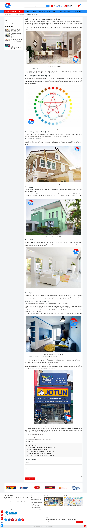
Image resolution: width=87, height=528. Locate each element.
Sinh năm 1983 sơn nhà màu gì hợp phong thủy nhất (39, 453)
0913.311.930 (56, 5)
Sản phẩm (33, 11)
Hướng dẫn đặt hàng (36, 497)
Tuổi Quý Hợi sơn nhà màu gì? (36, 434)
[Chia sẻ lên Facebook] (29, 441)
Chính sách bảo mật (35, 507)
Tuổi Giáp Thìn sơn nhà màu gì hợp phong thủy (37, 449)
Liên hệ (60, 11)
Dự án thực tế (42, 11)
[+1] (34, 441)
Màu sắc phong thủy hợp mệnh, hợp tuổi (39, 437)
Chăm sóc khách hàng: (73, 0)
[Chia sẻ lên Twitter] (31, 441)
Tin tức (55, 11)
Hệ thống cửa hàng (76, 11)
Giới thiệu (27, 11)
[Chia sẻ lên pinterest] (33, 441)
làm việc (68, 244)
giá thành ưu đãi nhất (57, 362)
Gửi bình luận (30, 478)
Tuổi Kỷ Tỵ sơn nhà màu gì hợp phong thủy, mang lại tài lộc (40, 451)
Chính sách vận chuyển (36, 501)
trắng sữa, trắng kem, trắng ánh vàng (51, 80)
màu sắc (29, 23)
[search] (47, 6)
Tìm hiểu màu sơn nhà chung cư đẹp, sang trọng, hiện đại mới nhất (16, 30)
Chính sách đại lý (35, 505)
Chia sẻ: (27, 441)
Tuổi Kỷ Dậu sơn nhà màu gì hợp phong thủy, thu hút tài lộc (40, 455)
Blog (6, 20)
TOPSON (31, 364)
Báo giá (49, 11)
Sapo (54, 526)
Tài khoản (69, 5)
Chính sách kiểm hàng (36, 509)
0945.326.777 (9, 505)
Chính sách (67, 11)
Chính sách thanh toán (36, 499)
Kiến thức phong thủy (10, 22)
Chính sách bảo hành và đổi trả (36, 503)
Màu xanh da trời (29, 193)
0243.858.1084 (9, 507)
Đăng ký (79, 521)
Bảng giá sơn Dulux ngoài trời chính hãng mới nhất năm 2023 (41, 447)
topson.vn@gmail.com (11, 509)
